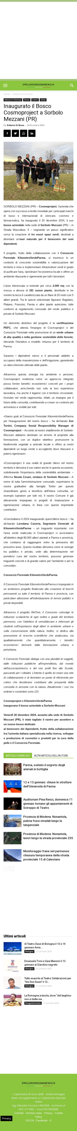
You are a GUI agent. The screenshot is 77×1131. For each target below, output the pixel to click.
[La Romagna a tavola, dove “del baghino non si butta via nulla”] (12, 1000)
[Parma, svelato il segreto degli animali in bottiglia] (12, 769)
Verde (43, 99)
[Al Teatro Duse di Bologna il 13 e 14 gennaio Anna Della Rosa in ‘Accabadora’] (12, 948)
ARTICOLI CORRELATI (18, 755)
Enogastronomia (33, 1003)
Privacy (48, 1113)
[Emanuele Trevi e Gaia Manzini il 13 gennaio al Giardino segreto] (12, 965)
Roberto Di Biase (15, 125)
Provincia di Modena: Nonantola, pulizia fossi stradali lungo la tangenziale (45, 821)
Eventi (35, 99)
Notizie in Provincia (23, 94)
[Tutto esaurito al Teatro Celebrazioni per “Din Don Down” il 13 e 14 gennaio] (12, 983)
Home (7, 94)
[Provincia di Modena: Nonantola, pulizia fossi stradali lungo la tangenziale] (12, 821)
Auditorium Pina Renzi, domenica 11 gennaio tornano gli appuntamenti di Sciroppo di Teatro (48, 803)
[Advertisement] (38, 40)
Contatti (19, 1113)
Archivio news (34, 1113)
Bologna (29, 951)
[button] (72, 85)
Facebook (41, 1120)
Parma (26, 99)
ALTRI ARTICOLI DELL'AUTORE (51, 755)
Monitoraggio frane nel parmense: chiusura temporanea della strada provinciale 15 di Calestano (46, 855)
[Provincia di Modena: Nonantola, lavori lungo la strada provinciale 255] (12, 838)
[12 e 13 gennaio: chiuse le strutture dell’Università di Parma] (12, 786)
